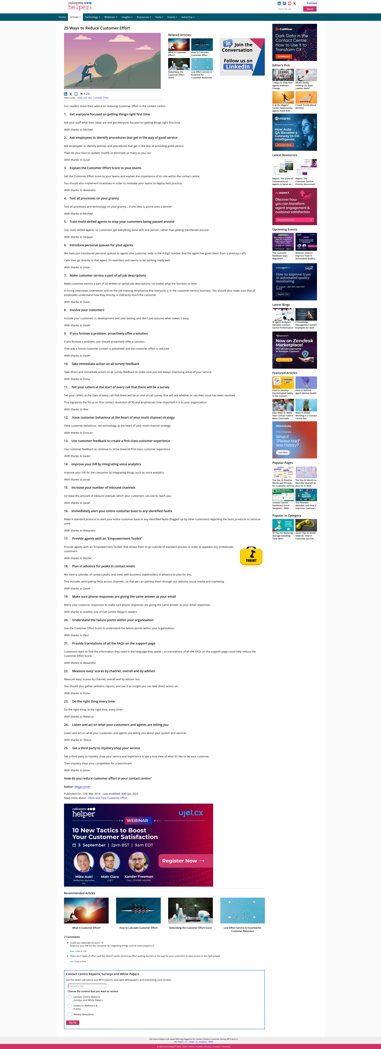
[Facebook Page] (284, 4)
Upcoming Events (284, 229)
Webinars (109, 17)
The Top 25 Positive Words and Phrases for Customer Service (283, 483)
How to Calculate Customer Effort (200, 54)
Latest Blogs (281, 305)
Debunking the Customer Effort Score (176, 74)
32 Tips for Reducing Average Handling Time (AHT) (282, 535)
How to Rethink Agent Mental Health (306, 392)
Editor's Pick (281, 65)
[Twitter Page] (294, 4)
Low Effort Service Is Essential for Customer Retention (201, 74)
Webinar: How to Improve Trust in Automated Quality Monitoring (305, 257)
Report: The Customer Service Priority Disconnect (305, 181)
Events (171, 17)
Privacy (208, 1046)
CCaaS (191, 1041)
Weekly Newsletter (83, 1014)
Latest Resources (284, 155)
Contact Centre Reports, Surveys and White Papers (102, 974)
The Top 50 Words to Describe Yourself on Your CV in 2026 (305, 483)
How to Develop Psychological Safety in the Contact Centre (282, 394)
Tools (158, 17)
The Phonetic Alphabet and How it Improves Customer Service (305, 506)
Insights (126, 17)
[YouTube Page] (289, 4)
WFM (210, 1041)
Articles (74, 17)
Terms (191, 1046)
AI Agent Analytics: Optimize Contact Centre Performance (282, 325)
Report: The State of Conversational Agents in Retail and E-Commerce (282, 182)
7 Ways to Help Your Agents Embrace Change (282, 85)
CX (186, 1041)
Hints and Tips (84, 97)
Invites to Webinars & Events (85, 1007)
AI (196, 1041)
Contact (216, 1046)
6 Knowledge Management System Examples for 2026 (306, 325)
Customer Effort (101, 97)
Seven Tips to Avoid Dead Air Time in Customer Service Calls (305, 537)
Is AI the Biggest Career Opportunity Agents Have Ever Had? (282, 109)
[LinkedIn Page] (279, 4)
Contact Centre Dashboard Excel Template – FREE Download (280, 506)
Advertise (187, 17)
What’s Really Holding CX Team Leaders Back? (304, 85)
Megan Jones (82, 786)
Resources (143, 17)
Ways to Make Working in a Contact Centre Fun (306, 415)
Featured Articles (284, 373)
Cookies (199, 1046)
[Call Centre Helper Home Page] (80, 10)
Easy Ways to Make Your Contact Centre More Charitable (282, 415)
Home (62, 17)
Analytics (203, 1041)
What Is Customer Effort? (86, 927)
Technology (91, 17)
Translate (312, 3)
